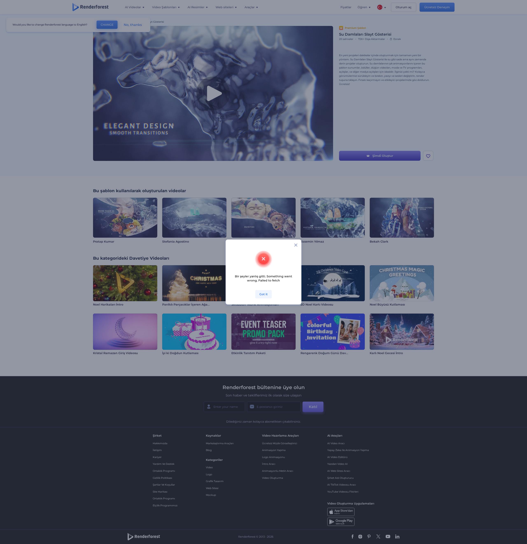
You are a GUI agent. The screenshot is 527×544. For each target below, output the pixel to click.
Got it (263, 294)
